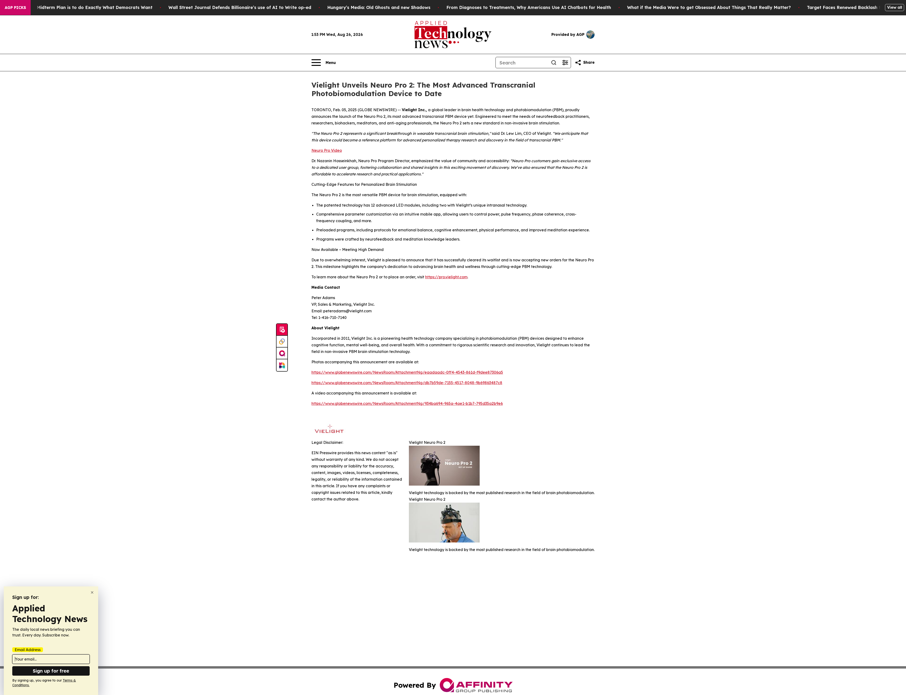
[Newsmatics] (282, 365)
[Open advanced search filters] (565, 62)
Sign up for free (51, 671)
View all (894, 7)
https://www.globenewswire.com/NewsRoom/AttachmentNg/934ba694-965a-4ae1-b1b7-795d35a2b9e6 (407, 403)
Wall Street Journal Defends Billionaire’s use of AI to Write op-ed (239, 7)
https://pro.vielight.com (446, 277)
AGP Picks (15, 7)
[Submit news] (282, 330)
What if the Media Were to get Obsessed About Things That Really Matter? (709, 7)
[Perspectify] (282, 342)
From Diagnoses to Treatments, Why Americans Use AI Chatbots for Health (528, 7)
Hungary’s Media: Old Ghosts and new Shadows (378, 7)
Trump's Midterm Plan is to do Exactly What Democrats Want (85, 7)
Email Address (28, 649)
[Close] (92, 592)
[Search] (553, 62)
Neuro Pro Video (326, 150)
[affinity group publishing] (282, 353)
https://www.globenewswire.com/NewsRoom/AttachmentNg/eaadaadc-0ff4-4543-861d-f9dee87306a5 (407, 372)
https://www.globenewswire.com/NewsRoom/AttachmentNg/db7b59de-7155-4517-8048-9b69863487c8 (406, 382)
